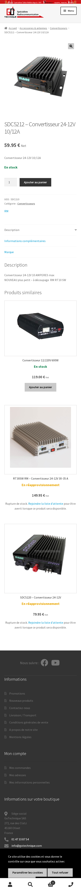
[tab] (40, 230)
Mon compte (10, 884)
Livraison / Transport (22, 715)
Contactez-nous (19, 708)
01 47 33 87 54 (20, 839)
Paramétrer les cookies (27, 872)
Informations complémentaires (25, 241)
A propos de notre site (23, 730)
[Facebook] (44, 663)
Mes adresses (17, 775)
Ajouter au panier (35, 182)
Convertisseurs (58, 28)
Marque (9, 252)
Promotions (17, 693)
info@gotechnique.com (26, 845)
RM (6, 211)
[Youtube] (55, 663)
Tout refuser (60, 872)
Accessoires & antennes (33, 28)
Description (11, 230)
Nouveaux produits (21, 700)
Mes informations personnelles (29, 782)
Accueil (13, 28)
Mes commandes (20, 768)
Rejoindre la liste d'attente (45, 503)
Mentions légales (20, 737)
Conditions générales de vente (28, 722)
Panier (46, 881)
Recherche (30, 884)
